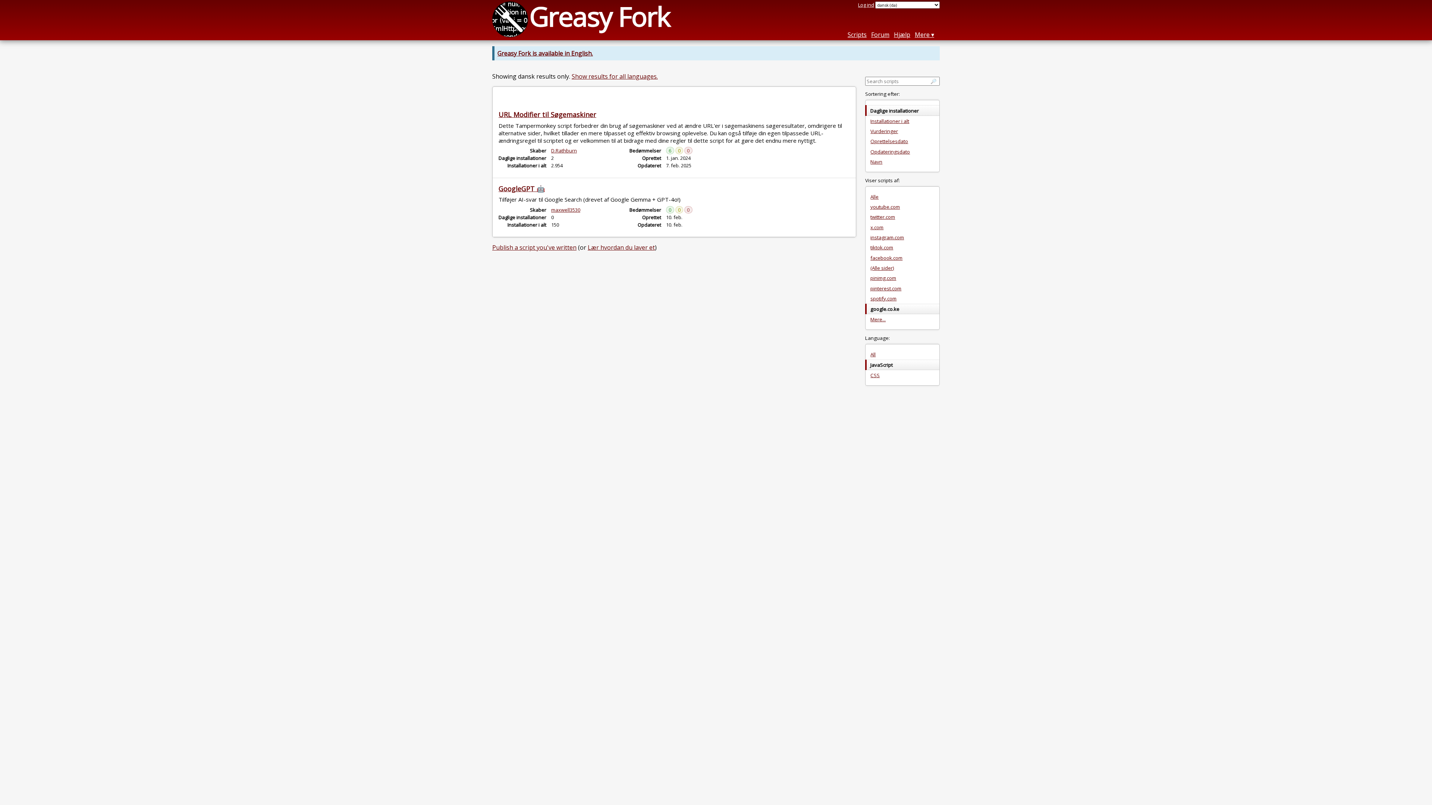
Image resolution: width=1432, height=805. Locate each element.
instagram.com (887, 237)
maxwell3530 (565, 209)
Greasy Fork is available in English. (545, 53)
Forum (880, 35)
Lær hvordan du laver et (621, 247)
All (873, 354)
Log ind (866, 4)
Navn (876, 161)
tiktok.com (881, 247)
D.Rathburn (564, 150)
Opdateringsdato (890, 151)
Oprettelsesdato (889, 141)
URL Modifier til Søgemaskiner (547, 114)
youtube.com (885, 206)
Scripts (857, 35)
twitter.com (882, 217)
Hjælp (902, 35)
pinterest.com (885, 288)
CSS (875, 375)
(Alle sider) (882, 268)
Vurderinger (884, 131)
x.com (876, 227)
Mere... (878, 319)
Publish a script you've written (534, 247)
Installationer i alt (889, 121)
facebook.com (886, 258)
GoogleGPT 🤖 (522, 188)
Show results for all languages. (615, 76)
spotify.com (883, 298)
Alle (874, 196)
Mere (922, 35)
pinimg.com (883, 278)
